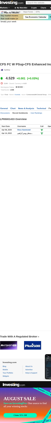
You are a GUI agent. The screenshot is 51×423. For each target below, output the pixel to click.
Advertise (29, 370)
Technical (41, 108)
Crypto (34, 8)
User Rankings (36, 113)
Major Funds (28, 12)
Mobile (5, 370)
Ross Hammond (23, 130)
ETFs (38, 12)
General (4, 108)
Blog (4, 366)
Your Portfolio (8, 373)
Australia (17, 94)
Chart (13, 108)
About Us (28, 366)
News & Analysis (26, 108)
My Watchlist (21, 8)
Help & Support (31, 373)
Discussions (5, 113)
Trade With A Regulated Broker (18, 336)
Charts (43, 8)
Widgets (6, 376)
